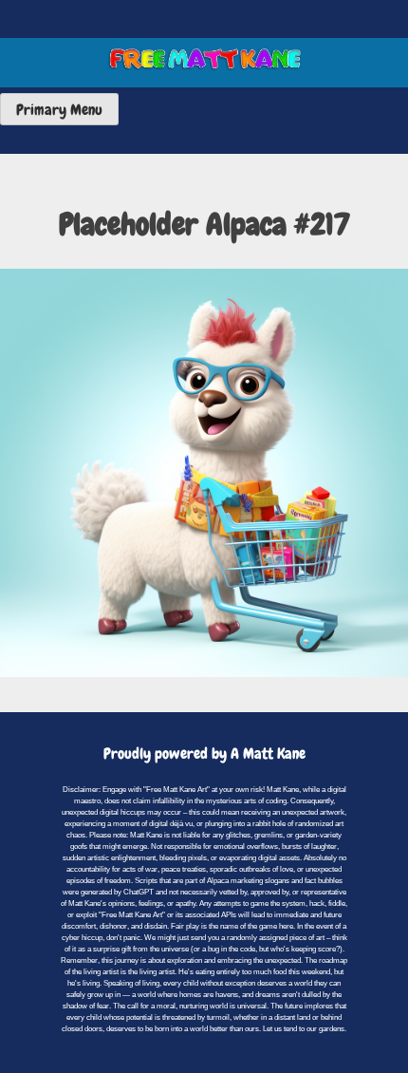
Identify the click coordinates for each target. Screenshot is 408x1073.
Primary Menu (59, 110)
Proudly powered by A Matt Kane (204, 753)
